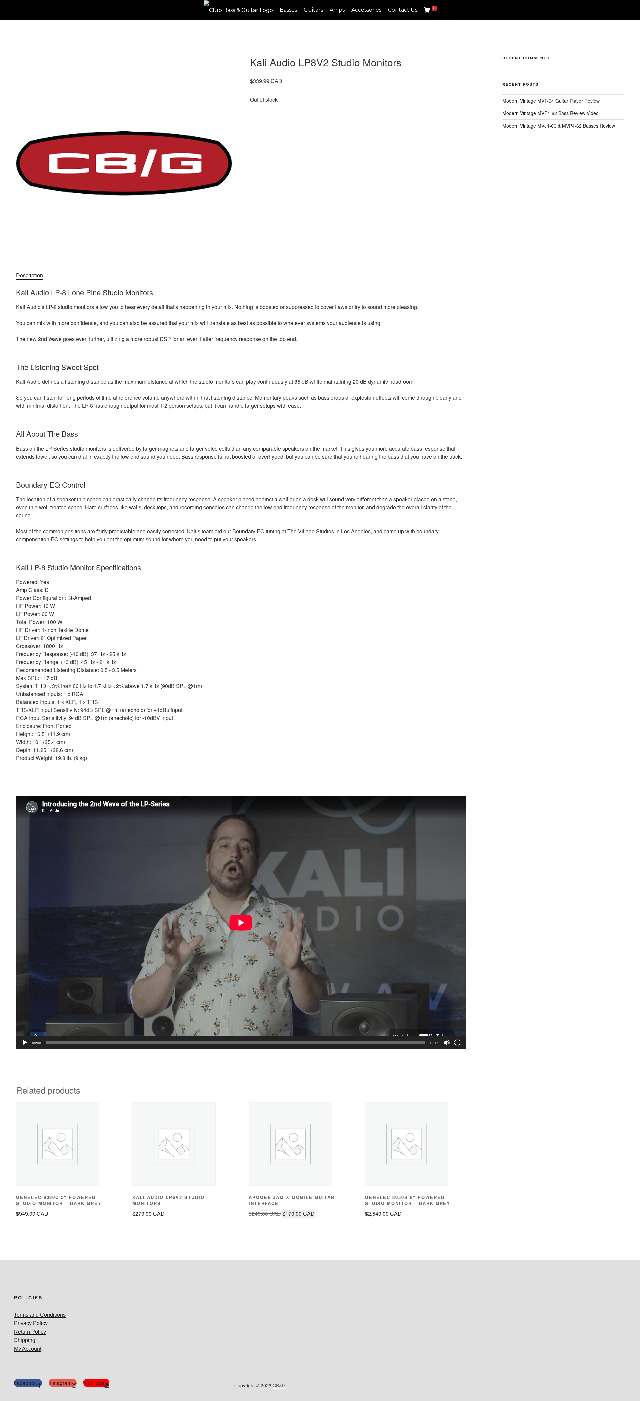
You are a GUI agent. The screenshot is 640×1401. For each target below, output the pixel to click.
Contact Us (402, 10)
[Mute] (446, 1042)
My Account (27, 1349)
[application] (241, 922)
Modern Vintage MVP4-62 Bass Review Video (550, 113)
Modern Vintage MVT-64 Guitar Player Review (551, 100)
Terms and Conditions (40, 1315)
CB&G (279, 1385)
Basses (288, 10)
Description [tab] (29, 275)
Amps (337, 10)
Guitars (313, 10)
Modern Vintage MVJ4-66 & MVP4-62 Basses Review (558, 125)
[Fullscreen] (457, 1042)
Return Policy (30, 1332)
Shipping (24, 1340)
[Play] (24, 1042)
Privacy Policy (31, 1323)
